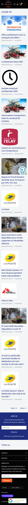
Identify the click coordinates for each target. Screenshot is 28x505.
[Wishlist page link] (25, 4)
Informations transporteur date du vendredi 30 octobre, (13, 118)
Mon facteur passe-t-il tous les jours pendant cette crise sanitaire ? (11, 273)
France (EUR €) (16, 487)
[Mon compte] (17, 4)
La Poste (5, 209)
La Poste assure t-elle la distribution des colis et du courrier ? (13, 394)
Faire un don (7, 300)
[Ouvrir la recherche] (14, 4)
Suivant (22, 408)
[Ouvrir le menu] (2, 4)
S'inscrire (14, 432)
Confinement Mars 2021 (12, 62)
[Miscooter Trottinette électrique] (11, 502)
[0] (20, 4)
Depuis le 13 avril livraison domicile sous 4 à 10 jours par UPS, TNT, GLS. (12, 180)
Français (4, 487)
